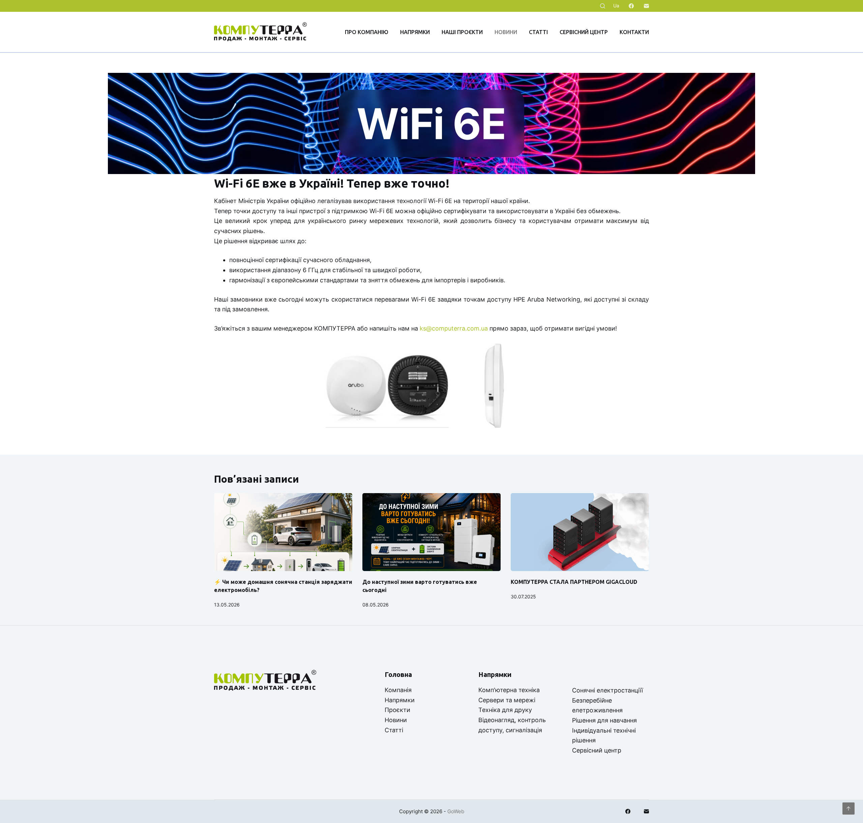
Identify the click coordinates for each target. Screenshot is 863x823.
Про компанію (366, 32)
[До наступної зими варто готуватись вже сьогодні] (431, 532)
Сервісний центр (584, 32)
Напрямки (415, 32)
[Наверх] (848, 808)
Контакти (634, 32)
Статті (538, 32)
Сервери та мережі (506, 700)
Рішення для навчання (604, 720)
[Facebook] (631, 5)
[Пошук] (602, 5)
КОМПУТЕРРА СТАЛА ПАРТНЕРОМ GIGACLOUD (574, 582)
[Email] (646, 5)
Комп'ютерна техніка (509, 689)
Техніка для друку (505, 709)
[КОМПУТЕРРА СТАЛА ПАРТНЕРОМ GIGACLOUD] (580, 532)
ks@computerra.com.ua (454, 328)
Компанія (398, 689)
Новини (506, 32)
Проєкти (397, 709)
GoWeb (455, 811)
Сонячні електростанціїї (607, 690)
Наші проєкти (462, 32)
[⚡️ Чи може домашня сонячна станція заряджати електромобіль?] (283, 532)
